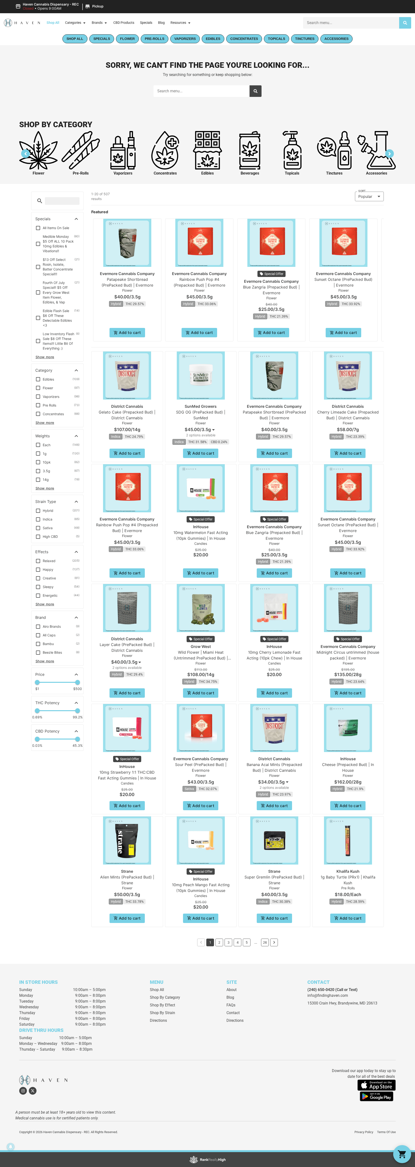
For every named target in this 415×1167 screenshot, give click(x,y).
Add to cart (130, 332)
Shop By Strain (162, 1012)
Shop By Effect (162, 1005)
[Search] (405, 23)
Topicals (292, 173)
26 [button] (265, 942)
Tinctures (334, 173)
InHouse (200, 526)
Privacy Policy (363, 1132)
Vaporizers (123, 173)
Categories (73, 23)
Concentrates (165, 173)
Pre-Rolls (81, 173)
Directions (158, 1020)
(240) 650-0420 (320, 989)
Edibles (207, 173)
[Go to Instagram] (23, 1091)
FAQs (230, 1005)
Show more (45, 357)
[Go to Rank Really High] (207, 1159)
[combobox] (201, 429)
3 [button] (228, 942)
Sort (362, 191)
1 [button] (210, 942)
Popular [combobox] (365, 196)
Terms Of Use (386, 1132)
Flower (38, 173)
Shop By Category (165, 997)
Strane (127, 871)
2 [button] (219, 942)
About (231, 989)
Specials (146, 23)
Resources (178, 23)
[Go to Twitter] (33, 1091)
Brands (97, 23)
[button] (60, 6)
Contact (233, 1012)
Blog (161, 23)
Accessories (376, 173)
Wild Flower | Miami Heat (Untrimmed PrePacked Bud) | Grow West (201, 658)
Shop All (53, 23)
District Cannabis (127, 406)
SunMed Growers (201, 406)
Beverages (250, 173)
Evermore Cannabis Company (127, 273)
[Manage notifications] (10, 1147)
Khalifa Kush (348, 871)
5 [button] (247, 942)
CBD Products (123, 23)
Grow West (201, 646)
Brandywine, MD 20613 (357, 1003)
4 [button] (238, 942)
